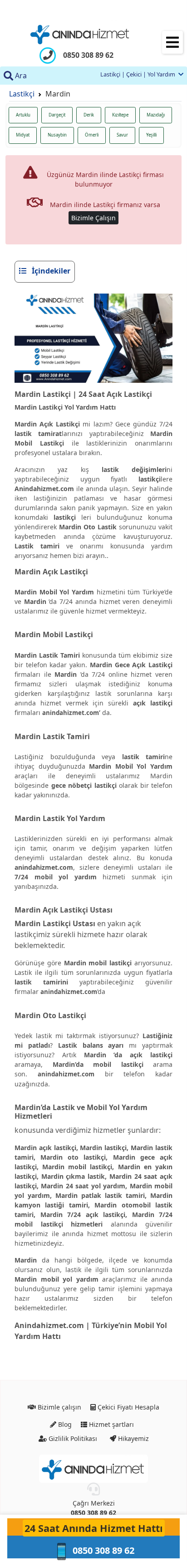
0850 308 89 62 (93, 1512)
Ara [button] (20, 76)
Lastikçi (21, 94)
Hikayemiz (132, 1438)
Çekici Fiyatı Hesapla (127, 1407)
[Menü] (172, 42)
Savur (122, 135)
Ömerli (91, 135)
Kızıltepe (120, 115)
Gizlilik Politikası (72, 1438)
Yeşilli (151, 135)
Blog (64, 1424)
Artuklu (23, 115)
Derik (89, 115)
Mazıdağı (156, 115)
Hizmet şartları (110, 1424)
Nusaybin (57, 135)
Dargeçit (57, 115)
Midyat (23, 135)
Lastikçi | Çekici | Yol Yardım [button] (138, 74)
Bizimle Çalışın (93, 217)
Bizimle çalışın (58, 1407)
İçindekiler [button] (50, 271)
